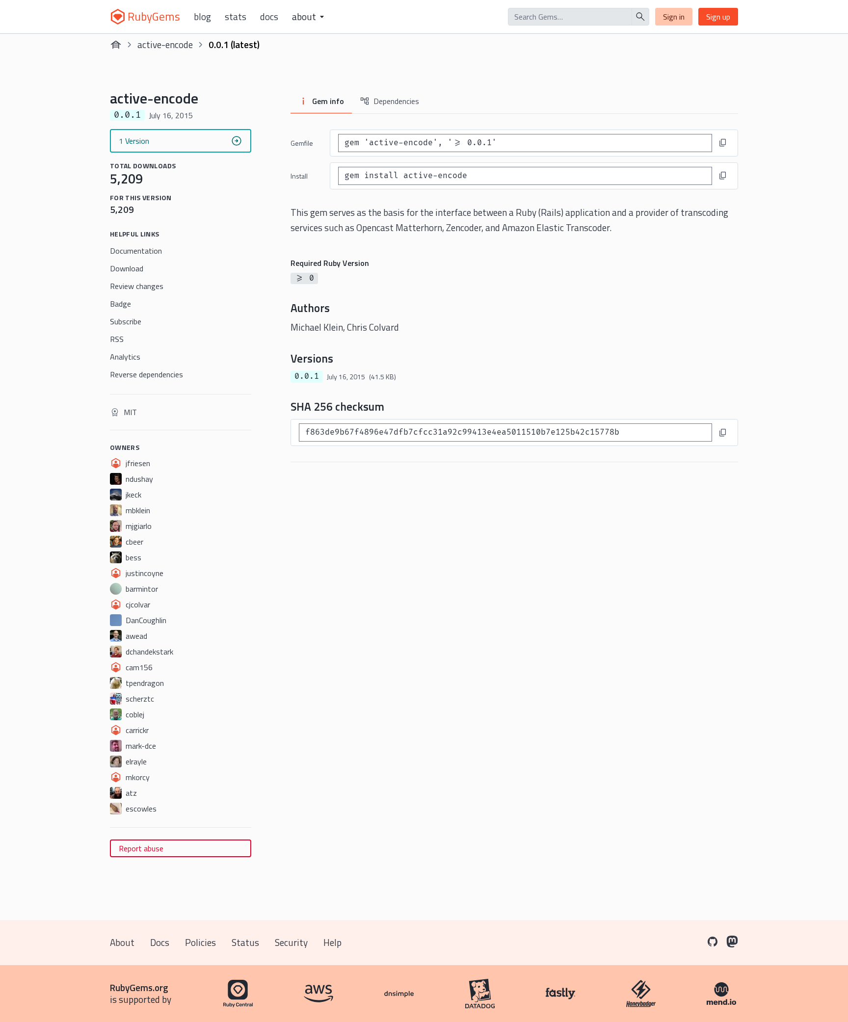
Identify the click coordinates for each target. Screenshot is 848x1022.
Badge (120, 304)
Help (332, 942)
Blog (202, 17)
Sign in (674, 17)
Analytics (125, 357)
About (122, 942)
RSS (117, 339)
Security (291, 942)
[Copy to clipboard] (723, 143)
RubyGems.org (139, 987)
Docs (269, 17)
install (299, 176)
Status (245, 942)
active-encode (165, 44)
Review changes (136, 286)
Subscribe (125, 321)
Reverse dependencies (146, 374)
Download (126, 268)
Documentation (136, 251)
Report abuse (141, 848)
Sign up (718, 17)
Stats (235, 17)
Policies (200, 942)
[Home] (116, 44)
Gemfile (302, 143)
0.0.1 (306, 376)
